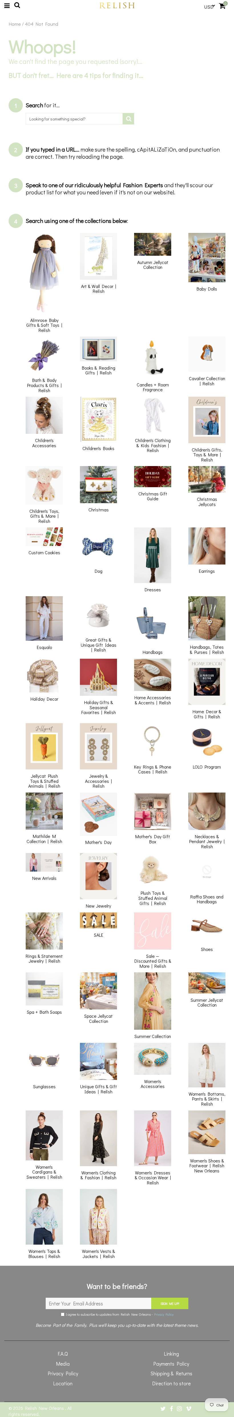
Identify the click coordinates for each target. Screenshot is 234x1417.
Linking (171, 1353)
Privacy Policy (164, 1314)
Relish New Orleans (45, 1408)
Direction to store (171, 1383)
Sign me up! (169, 1303)
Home (15, 24)
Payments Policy (171, 1363)
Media (63, 1363)
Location (62, 1383)
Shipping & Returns (171, 1373)
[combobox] (74, 118)
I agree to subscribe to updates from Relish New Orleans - (119, 1314)
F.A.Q (63, 1353)
